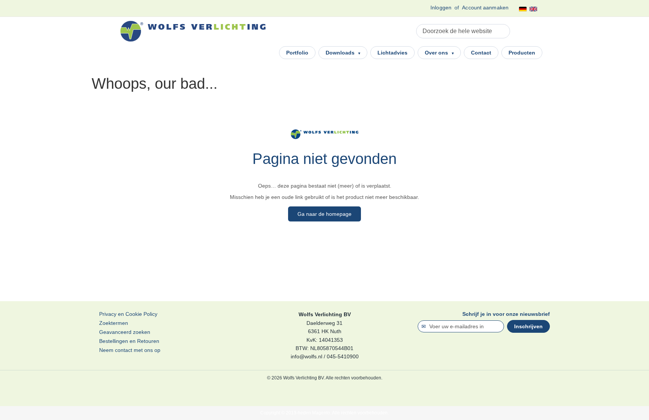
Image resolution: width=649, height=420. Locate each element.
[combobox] (463, 31)
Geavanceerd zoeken (124, 332)
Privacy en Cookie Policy (128, 314)
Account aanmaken (485, 8)
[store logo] (193, 31)
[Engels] (533, 9)
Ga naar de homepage (324, 214)
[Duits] (523, 9)
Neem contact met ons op (129, 350)
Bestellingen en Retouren (129, 341)
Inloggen (440, 8)
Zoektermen (113, 323)
